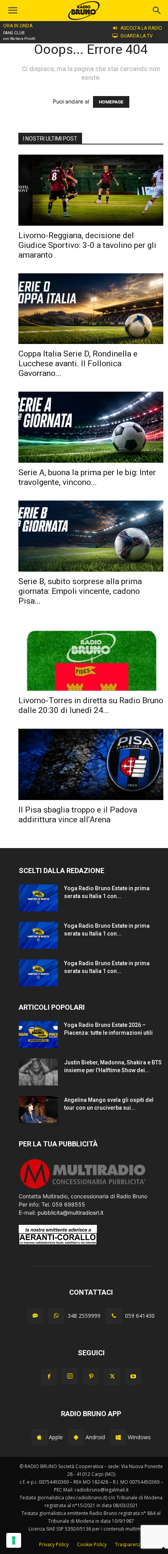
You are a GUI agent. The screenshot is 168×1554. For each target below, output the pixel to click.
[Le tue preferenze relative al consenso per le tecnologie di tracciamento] (13, 1540)
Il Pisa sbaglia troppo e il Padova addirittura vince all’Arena (77, 814)
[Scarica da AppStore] (39, 1437)
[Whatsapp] (56, 1316)
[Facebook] (49, 1377)
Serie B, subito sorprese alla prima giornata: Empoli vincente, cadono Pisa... (80, 591)
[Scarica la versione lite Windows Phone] (118, 1437)
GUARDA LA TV (136, 36)
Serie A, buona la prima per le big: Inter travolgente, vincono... (87, 477)
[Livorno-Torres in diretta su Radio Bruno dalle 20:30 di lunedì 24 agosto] (90, 655)
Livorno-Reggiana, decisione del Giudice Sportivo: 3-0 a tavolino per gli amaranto (87, 245)
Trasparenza (129, 1544)
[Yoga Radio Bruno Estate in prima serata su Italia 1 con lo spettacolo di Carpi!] (38, 897)
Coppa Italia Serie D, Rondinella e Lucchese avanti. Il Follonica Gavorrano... (78, 363)
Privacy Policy (54, 1544)
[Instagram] (70, 1376)
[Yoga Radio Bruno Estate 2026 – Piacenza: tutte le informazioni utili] (38, 1034)
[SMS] (35, 1316)
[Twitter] (112, 1377)
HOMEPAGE (111, 102)
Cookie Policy (92, 1544)
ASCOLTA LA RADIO (141, 28)
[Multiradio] (83, 1188)
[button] (157, 10)
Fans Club (14, 33)
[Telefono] (114, 1316)
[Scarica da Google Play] (76, 1437)
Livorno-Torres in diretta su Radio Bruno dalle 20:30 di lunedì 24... (90, 705)
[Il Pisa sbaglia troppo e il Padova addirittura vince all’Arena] (90, 764)
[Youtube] (133, 1377)
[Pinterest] (91, 1377)
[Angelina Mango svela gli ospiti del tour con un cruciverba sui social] (38, 1109)
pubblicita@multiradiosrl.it (71, 1212)
